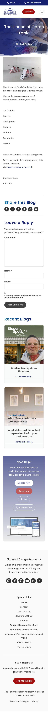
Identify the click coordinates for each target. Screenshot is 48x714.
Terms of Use (24, 647)
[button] (42, 12)
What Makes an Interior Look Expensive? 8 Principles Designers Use (24, 433)
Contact (24, 606)
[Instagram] (8, 580)
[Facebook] (14, 580)
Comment (10, 238)
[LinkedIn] (33, 580)
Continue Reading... (24, 376)
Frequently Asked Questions (24, 625)
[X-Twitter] (39, 580)
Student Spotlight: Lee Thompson (24, 369)
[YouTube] (27, 580)
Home (24, 602)
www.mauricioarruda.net (19, 167)
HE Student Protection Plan (23, 629)
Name (8, 271)
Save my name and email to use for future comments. (23, 297)
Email (7, 282)
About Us (24, 620)
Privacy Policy (24, 642)
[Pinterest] (21, 580)
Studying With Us (24, 616)
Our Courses (24, 611)
